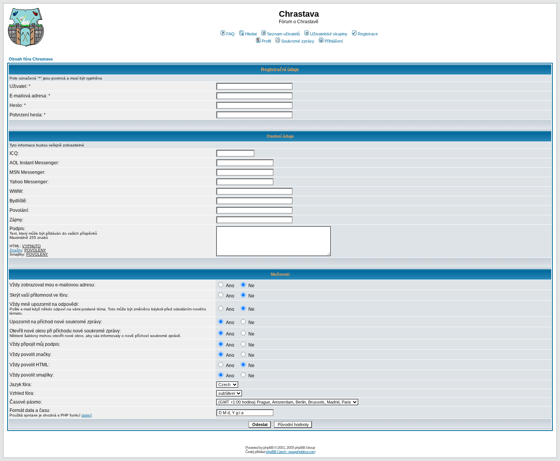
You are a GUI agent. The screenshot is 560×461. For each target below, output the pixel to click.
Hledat (251, 34)
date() (87, 415)
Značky (16, 250)
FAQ (230, 34)
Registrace (368, 34)
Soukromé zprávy (297, 41)
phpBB (268, 447)
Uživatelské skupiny (328, 34)
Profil (266, 41)
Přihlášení (334, 41)
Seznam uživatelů (283, 34)
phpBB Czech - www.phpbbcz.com (290, 452)
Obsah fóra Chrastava (31, 59)
